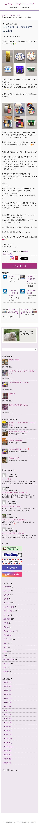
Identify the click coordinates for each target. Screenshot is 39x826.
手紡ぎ (6, 627)
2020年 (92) (7, 706)
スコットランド (9, 611)
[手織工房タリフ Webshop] (12, 555)
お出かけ (7, 591)
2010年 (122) (8, 747)
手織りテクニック (10, 631)
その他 (6, 599)
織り (5, 667)
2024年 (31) (7, 690)
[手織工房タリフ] (12, 548)
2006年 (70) (7, 763)
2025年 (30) (7, 686)
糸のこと (7, 663)
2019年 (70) (7, 710)
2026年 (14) (7, 682)
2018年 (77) (7, 714)
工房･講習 (7, 619)
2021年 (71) (7, 702)
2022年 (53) (7, 698)
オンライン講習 (9, 607)
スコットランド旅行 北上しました (14, 520)
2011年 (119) (8, 743)
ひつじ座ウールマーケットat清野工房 (14, 492)
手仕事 (6, 623)
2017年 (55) (7, 718)
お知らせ (7, 595)
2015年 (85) (7, 726)
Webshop (7, 587)
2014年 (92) (7, 730)
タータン (7, 615)
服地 (5, 647)
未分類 (25, 251)
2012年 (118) (8, 739)
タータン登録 (6, 479)
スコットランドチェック (19, 3)
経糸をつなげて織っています (12, 506)
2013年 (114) (8, 734)
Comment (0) (7, 254)
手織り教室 (7, 635)
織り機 (6, 671)
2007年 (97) (7, 759)
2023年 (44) (7, 694)
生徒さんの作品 (9, 659)
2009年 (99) (7, 751)
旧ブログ (7, 639)
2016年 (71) (7, 722)
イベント (7, 603)
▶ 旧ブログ (12, 568)
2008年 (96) (7, 755)
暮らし (6, 643)
